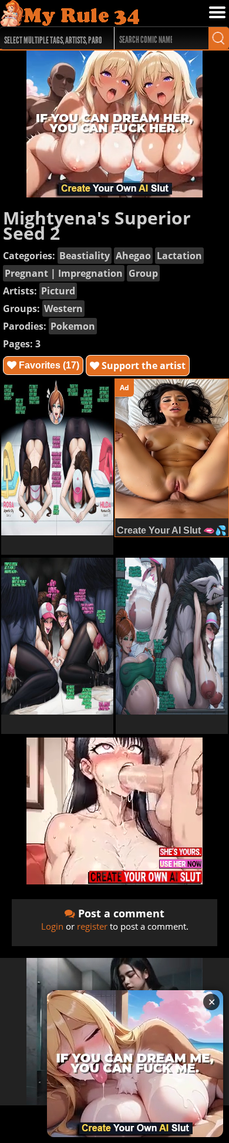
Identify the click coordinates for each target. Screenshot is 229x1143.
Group (143, 273)
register (92, 926)
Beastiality (84, 255)
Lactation (179, 255)
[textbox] (54, 38)
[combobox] (51, 38)
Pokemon (72, 326)
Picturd (58, 290)
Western (63, 308)
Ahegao (133, 255)
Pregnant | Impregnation (64, 273)
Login (52, 926)
